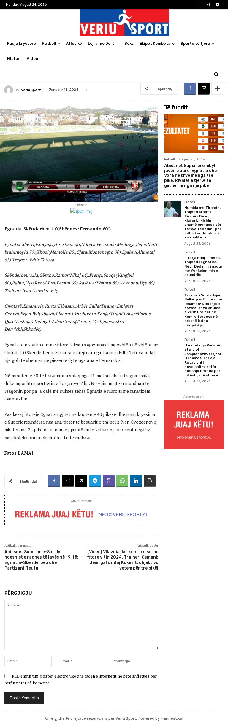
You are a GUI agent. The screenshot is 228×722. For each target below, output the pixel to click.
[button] (216, 74)
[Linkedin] (136, 481)
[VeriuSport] (9, 89)
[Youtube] (217, 4)
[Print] (150, 481)
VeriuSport (31, 90)
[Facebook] (198, 4)
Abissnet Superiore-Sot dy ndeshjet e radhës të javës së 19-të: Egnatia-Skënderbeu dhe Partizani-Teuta (41, 560)
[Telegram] (95, 481)
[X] (81, 481)
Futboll (169, 159)
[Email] (204, 89)
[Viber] (109, 481)
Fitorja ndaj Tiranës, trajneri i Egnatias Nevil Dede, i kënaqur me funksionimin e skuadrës (203, 266)
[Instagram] (208, 4)
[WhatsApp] (122, 481)
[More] (217, 89)
